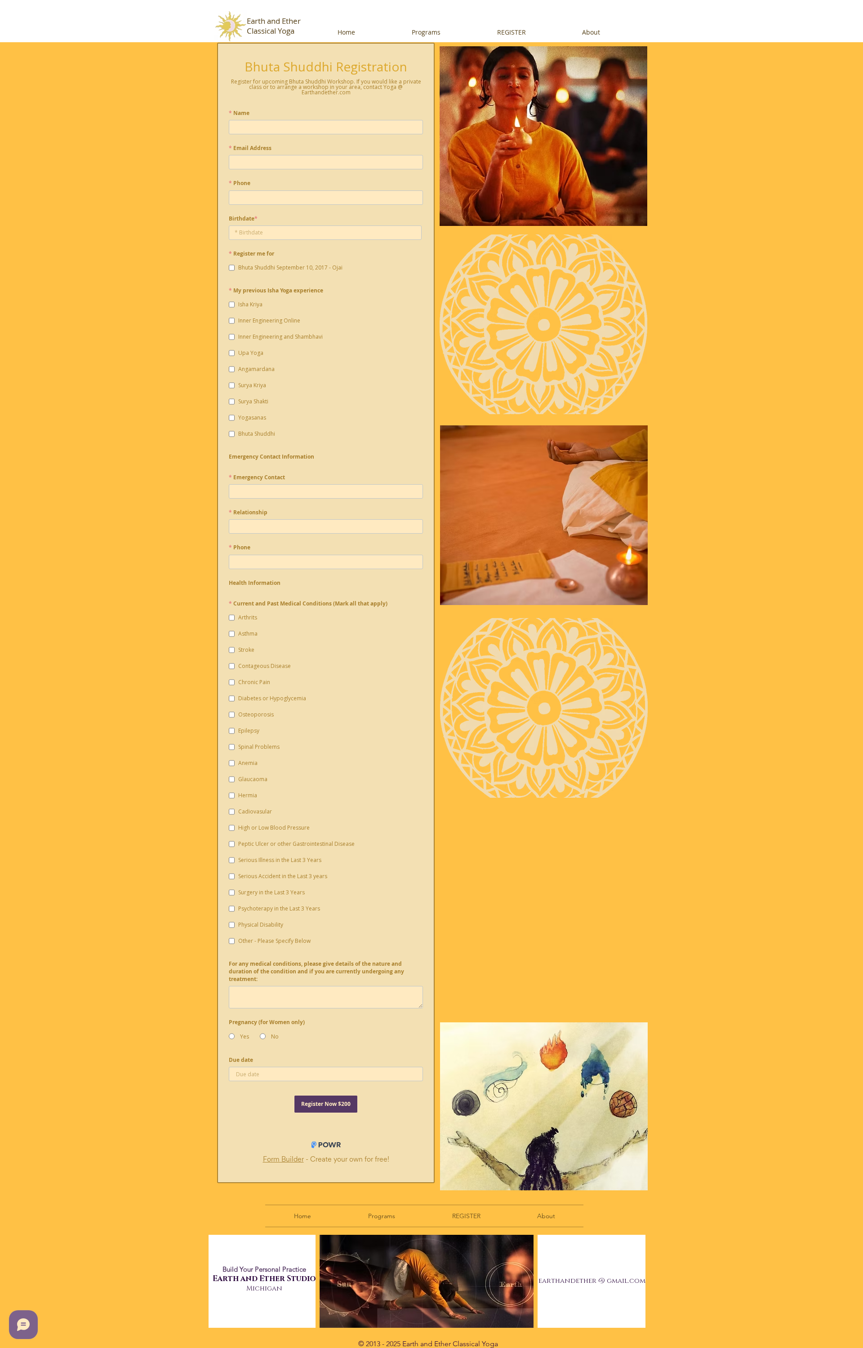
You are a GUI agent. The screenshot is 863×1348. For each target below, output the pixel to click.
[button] (450, 32)
